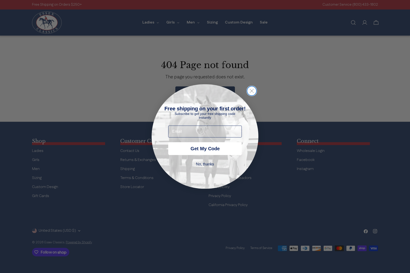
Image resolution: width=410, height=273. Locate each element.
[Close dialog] (251, 91)
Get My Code (205, 148)
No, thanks (205, 164)
